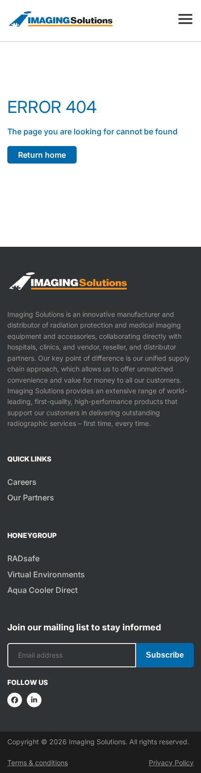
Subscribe (165, 655)
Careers (22, 482)
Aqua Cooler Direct (42, 590)
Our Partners (30, 497)
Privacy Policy (171, 762)
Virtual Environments (46, 574)
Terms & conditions (37, 762)
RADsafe (23, 558)
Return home (42, 155)
